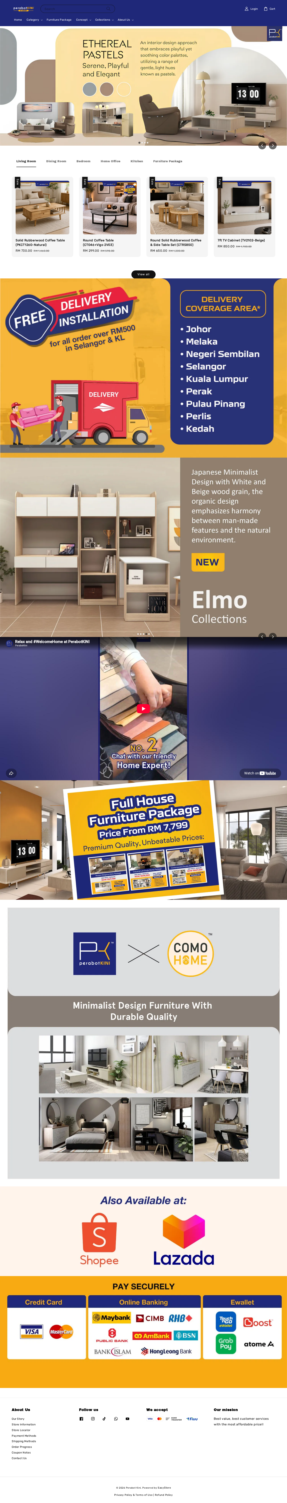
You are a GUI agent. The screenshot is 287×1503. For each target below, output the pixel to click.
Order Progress (22, 1447)
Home (18, 19)
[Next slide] (273, 145)
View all (143, 274)
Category (33, 19)
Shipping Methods (24, 1441)
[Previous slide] (262, 637)
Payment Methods (24, 1435)
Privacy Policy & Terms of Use (133, 1494)
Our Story (18, 1419)
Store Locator (21, 1430)
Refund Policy (164, 1494)
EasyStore (164, 1487)
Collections (102, 19)
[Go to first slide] (273, 637)
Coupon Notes (21, 1452)
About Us (124, 19)
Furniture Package (59, 19)
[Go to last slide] (262, 145)
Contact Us (19, 1458)
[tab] (139, 142)
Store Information (24, 1424)
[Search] (108, 8)
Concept (81, 19)
